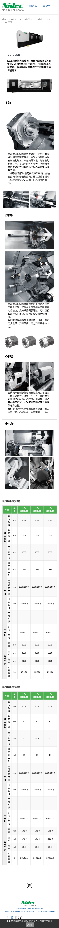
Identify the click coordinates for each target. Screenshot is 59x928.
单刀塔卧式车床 (26, 19)
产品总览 (12, 19)
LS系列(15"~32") (43, 19)
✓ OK (30, 925)
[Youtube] (12, 917)
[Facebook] (7, 917)
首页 (4, 19)
